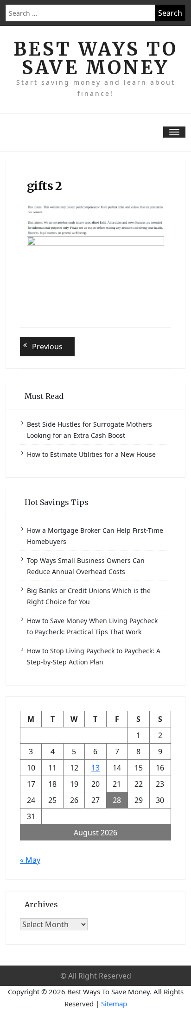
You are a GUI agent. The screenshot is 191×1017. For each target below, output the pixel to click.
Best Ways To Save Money (95, 58)
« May (30, 860)
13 (95, 768)
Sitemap (114, 1003)
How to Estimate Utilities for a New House (91, 454)
